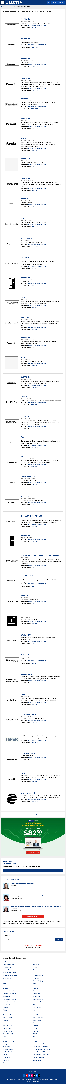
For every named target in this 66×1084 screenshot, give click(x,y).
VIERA (23, 694)
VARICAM (24, 595)
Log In (54, 2)
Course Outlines (38, 999)
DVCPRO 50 (25, 377)
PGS (22, 437)
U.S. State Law (38, 1015)
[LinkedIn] (24, 1075)
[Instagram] (32, 1075)
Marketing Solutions (40, 1041)
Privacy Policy (53, 1079)
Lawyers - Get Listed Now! (33, 945)
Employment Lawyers (9, 973)
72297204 (34, 91)
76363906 (34, 604)
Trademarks (9, 6)
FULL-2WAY (25, 258)
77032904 (34, 801)
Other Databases (9, 1041)
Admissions (36, 994)
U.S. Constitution (8, 1017)
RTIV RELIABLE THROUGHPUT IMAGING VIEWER (40, 555)
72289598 (34, 67)
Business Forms (8, 1049)
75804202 (34, 467)
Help (34, 1079)
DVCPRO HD (25, 416)
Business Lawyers (8, 967)
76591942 (34, 742)
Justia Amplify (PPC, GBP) (41, 1055)
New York (36, 1031)
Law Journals (37, 1002)
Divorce (35, 970)
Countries (6, 1060)
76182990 (34, 526)
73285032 (34, 150)
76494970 (34, 663)
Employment (7, 996)
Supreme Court (7, 1026)
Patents (5, 1055)
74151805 (34, 286)
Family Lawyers (7, 978)
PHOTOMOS (25, 655)
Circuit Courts (7, 1028)
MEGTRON (25, 317)
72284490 (34, 27)
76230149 (34, 586)
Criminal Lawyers (8, 970)
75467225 (34, 387)
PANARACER (25, 199)
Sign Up (61, 2)
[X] (39, 1075)
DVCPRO (24, 297)
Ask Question (33, 870)
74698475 (34, 308)
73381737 (34, 190)
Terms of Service (43, 1079)
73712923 (34, 246)
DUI (34, 973)
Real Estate (6, 1004)
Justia (2, 6)
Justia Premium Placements (42, 1049)
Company (29, 1079)
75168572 (34, 329)
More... (5, 984)
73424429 (34, 207)
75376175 (34, 365)
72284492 (34, 47)
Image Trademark (28, 793)
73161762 (34, 129)
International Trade (9, 1002)
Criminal (35, 967)
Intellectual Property (9, 999)
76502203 (34, 683)
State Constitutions (39, 1017)
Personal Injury (38, 981)
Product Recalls (7, 1052)
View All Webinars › (33, 916)
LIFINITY (24, 773)
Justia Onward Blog (39, 1057)
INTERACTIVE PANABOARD (31, 516)
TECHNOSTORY (27, 576)
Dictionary (36, 991)
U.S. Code (6, 1020)
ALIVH (23, 357)
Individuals (37, 962)
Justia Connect (11, 1079)
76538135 (34, 705)
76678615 (34, 782)
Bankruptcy (36, 964)
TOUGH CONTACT (28, 754)
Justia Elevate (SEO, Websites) (42, 1052)
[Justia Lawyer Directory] (42, 1075)
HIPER (23, 734)
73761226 (34, 268)
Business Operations (9, 994)
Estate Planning (38, 975)
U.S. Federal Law (9, 1015)
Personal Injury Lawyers (10, 981)
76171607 (34, 504)
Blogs (35, 1004)
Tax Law (5, 1007)
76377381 (34, 623)
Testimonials (37, 1060)
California (36, 1026)
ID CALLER (25, 496)
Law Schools (37, 988)
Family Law (36, 978)
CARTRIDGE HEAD (28, 476)
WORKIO (24, 457)
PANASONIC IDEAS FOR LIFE (32, 674)
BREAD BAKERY (27, 238)
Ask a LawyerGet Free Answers (10, 862)
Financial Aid (37, 996)
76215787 (34, 568)
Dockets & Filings (8, 1034)
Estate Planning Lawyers (10, 975)
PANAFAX (24, 99)
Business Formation (9, 991)
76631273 (34, 760)
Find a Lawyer (8, 931)
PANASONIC (25, 19)
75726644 (34, 447)
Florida (35, 1028)
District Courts (7, 1031)
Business (6, 988)
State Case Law (38, 1023)
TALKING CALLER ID (28, 714)
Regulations (6, 1023)
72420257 (34, 109)
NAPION (24, 397)
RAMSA (23, 138)
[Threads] (34, 1075)
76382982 (34, 643)
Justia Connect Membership (42, 1044)
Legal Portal (21, 1079)
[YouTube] (27, 1075)
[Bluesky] (37, 1075)
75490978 (34, 405)
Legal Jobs (6, 1044)
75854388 (34, 485)
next (36, 814)
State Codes (37, 1020)
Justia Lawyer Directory (40, 1046)
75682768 (34, 429)
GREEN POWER (26, 158)
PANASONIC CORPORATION (37, 25)
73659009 (34, 226)
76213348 (34, 542)
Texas (35, 1034)
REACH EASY (26, 218)
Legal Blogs (6, 1046)
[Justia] (14, 2)
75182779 (34, 348)
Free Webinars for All (11, 879)
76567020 (34, 722)
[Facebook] (29, 1075)
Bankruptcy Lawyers (9, 964)
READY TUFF (26, 635)
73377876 (34, 167)
